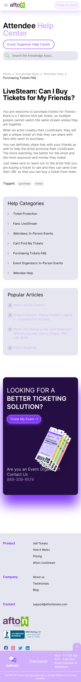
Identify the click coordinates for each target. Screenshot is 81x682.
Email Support (38, 661)
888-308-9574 (20, 479)
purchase (24, 183)
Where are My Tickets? (29, 305)
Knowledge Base (27, 74)
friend (38, 183)
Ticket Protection (25, 214)
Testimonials (41, 583)
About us (38, 577)
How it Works (41, 549)
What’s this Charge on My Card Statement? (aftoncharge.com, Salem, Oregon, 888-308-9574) (43, 333)
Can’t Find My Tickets (28, 243)
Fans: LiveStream (25, 223)
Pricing (37, 556)
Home (7, 74)
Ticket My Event (22, 419)
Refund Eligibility (25, 348)
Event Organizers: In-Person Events (38, 263)
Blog (36, 589)
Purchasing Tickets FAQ (19, 78)
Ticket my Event (66, 5)
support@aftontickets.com (50, 604)
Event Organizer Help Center (28, 44)
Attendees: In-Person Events (33, 233)
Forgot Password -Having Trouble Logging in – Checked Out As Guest (42, 317)
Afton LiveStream (44, 562)
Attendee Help (54, 74)
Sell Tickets (40, 543)
